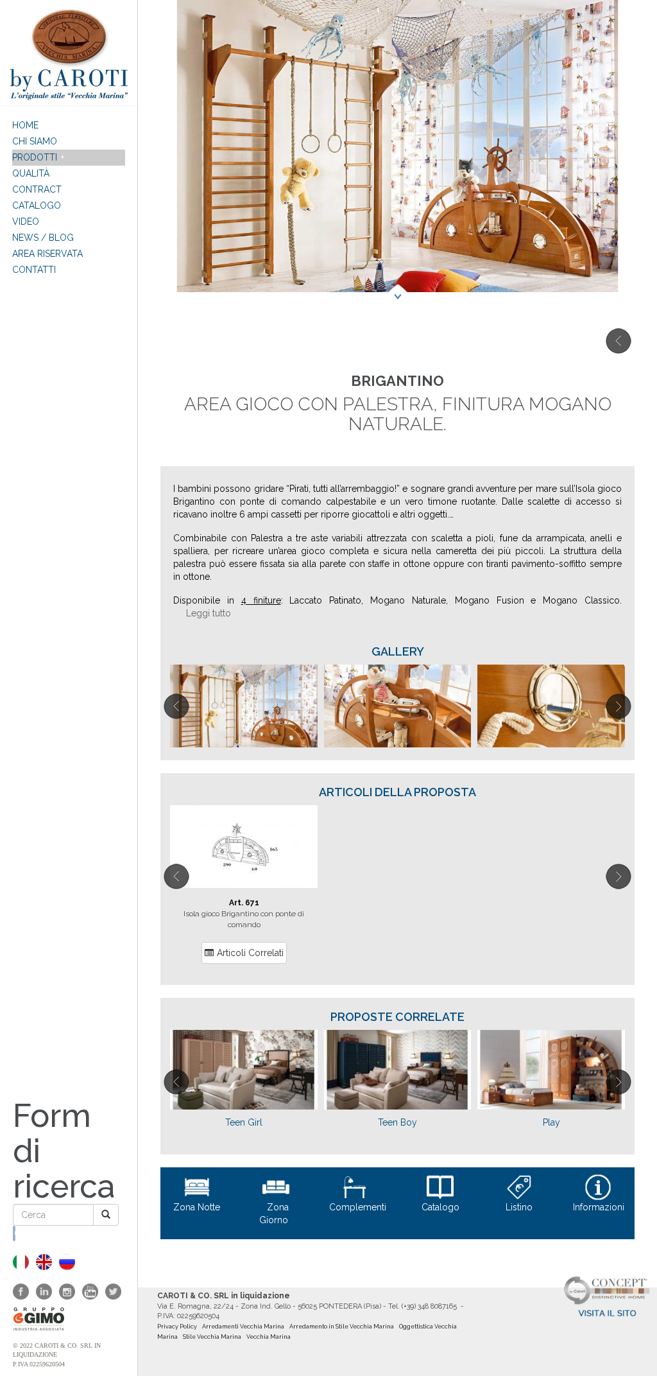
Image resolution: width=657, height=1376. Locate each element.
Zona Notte (196, 1207)
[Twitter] (113, 1292)
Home (25, 125)
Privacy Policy (177, 1326)
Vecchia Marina (268, 1337)
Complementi (357, 1207)
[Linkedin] (44, 1292)
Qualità (30, 173)
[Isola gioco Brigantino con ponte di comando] (244, 846)
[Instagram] (67, 1292)
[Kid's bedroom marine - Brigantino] (44, 1262)
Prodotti (34, 157)
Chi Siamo (34, 141)
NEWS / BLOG (43, 237)
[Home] (68, 52)
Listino (519, 1207)
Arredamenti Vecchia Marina (243, 1326)
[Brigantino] (21, 1262)
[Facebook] (21, 1292)
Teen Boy (397, 1122)
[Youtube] (90, 1292)
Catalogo (36, 205)
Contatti (34, 270)
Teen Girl (243, 1122)
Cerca (14, 1233)
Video (25, 221)
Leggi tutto (208, 613)
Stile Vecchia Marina (212, 1337)
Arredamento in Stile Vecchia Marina (341, 1326)
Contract (37, 189)
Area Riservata (47, 253)
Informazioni (598, 1207)
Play (551, 1122)
